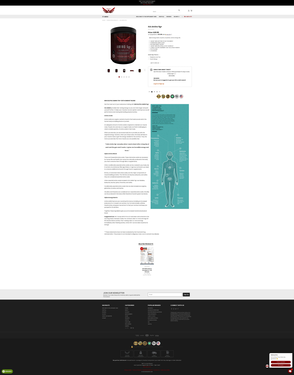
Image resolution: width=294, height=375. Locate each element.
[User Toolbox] (188, 10)
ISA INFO (176, 16)
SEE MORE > (157, 78)
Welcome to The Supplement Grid (146, 16)
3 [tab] (124, 77)
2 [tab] (121, 77)
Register (110, 316)
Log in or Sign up (159, 84)
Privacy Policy (128, 370)
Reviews (169, 16)
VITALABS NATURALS (152, 320)
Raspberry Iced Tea (155, 57)
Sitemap (104, 318)
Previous (103, 69)
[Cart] (191, 10)
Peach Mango (153, 59)
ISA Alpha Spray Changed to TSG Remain (147, 270)
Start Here (127, 322)
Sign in (104, 316)
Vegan (126, 316)
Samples (127, 326)
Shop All (161, 16)
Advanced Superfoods (153, 310)
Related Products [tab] (146, 244)
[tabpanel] (109, 71)
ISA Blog (127, 312)
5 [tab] (129, 77)
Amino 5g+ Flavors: (154, 54)
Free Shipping (128, 324)
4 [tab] (126, 77)
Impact (126, 310)
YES (148, 322)
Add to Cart (147, 255)
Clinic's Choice (151, 316)
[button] (170, 34)
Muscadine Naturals (153, 318)
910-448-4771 (147, 4)
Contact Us (157, 370)
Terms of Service (137, 370)
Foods (126, 308)
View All (150, 324)
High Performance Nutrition (155, 312)
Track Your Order (165, 370)
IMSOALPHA (150, 308)
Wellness (127, 318)
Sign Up (186, 294)
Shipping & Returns (148, 370)
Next (144, 69)
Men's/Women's (128, 314)
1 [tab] (119, 77)
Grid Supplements (152, 314)
